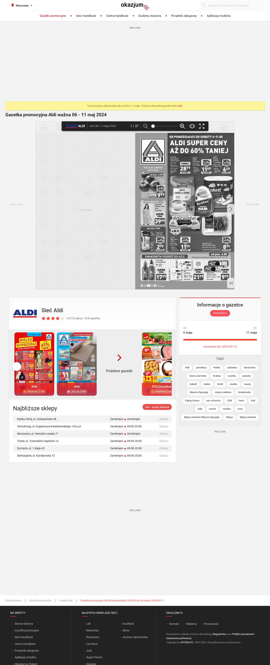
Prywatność (211, 623)
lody (200, 408)
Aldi (180, 105)
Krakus (217, 375)
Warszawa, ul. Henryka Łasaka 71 (38, 433)
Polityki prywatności (243, 634)
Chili (229, 400)
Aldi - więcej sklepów (157, 407)
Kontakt (174, 623)
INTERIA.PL (187, 642)
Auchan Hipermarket (135, 637)
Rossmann (92, 637)
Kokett (193, 384)
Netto (126, 630)
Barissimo (249, 367)
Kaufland (128, 623)
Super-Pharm (94, 657)
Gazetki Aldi (66, 600)
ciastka (227, 408)
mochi (212, 408)
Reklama (191, 623)
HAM (220, 384)
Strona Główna (24, 623)
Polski (216, 367)
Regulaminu (219, 634)
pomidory (201, 367)
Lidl (88, 623)
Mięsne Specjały (199, 392)
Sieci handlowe (24, 637)
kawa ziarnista (198, 375)
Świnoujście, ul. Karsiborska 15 (36, 455)
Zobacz (163, 419)
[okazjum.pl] (135, 6)
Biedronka (92, 630)
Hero (241, 400)
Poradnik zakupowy (27, 650)
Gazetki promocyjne (40, 600)
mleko (207, 384)
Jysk (89, 650)
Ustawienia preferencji (178, 638)
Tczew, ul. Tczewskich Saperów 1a (38, 441)
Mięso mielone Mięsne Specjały (201, 417)
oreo (240, 408)
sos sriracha (213, 400)
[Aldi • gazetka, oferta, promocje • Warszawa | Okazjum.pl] (25, 313)
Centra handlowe (25, 643)
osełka (233, 384)
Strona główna (13, 600)
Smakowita (244, 392)
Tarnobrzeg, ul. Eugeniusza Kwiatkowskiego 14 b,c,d (49, 426)
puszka (247, 375)
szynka (232, 375)
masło (247, 384)
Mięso (229, 417)
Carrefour (92, 643)
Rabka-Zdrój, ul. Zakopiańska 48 (36, 419)
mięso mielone (223, 392)
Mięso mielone (248, 417)
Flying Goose (192, 400)
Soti (253, 400)
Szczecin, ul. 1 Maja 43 (30, 448)
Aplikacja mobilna (25, 657)
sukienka (232, 367)
